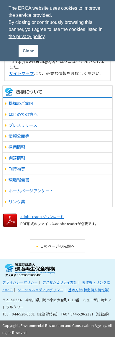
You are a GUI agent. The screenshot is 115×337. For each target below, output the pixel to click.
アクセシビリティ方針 (59, 281)
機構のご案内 (21, 103)
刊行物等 (17, 169)
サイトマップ (21, 73)
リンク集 (17, 201)
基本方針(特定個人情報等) (88, 289)
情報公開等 (19, 136)
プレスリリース (23, 125)
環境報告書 (19, 179)
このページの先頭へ (57, 246)
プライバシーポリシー (20, 281)
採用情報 (17, 147)
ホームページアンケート (31, 190)
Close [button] (28, 50)
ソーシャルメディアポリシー (40, 289)
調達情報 (17, 158)
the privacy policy (27, 36)
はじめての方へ (23, 114)
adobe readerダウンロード (42, 216)
